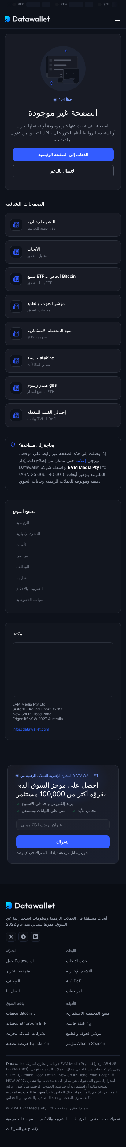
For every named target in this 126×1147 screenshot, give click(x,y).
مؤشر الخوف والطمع (84, 1033)
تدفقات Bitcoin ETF (23, 1013)
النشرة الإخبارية (79, 970)
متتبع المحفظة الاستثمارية (87, 1013)
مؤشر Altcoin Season (85, 1043)
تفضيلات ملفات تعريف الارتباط (97, 1119)
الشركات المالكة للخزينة (26, 1033)
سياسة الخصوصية (19, 1119)
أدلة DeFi (74, 980)
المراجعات (74, 990)
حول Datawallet (20, 960)
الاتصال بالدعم (63, 170)
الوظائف (13, 980)
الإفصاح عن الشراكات (22, 1128)
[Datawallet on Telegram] (23, 937)
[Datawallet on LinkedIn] (35, 937)
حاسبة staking (78, 1023)
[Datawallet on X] (11, 937)
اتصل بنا (13, 990)
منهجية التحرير (18, 970)
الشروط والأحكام (53, 1119)
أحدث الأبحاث (77, 960)
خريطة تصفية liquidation (27, 1043)
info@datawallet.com (31, 729)
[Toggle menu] (117, 18)
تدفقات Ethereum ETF (26, 1023)
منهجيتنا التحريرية (31, 1092)
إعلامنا (81, 460)
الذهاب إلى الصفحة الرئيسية (63, 154)
